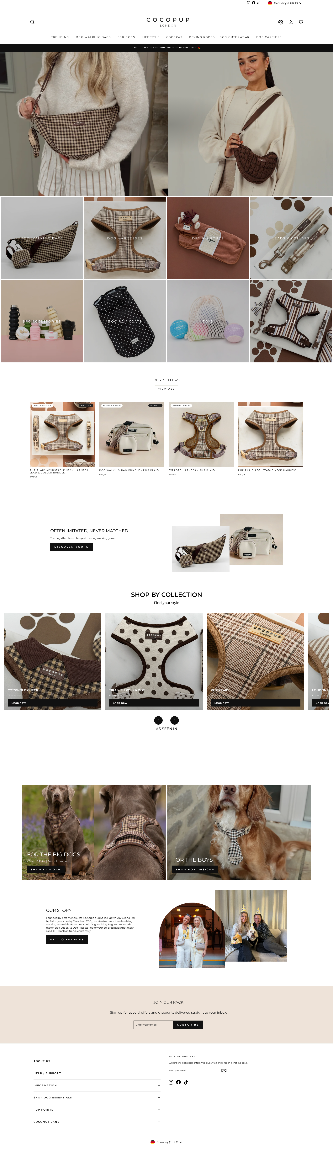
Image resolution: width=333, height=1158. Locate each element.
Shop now (19, 703)
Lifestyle (151, 37)
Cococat (174, 37)
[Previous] (158, 720)
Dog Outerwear (235, 37)
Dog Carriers (269, 37)
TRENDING (60, 37)
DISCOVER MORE (166, 134)
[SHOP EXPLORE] (94, 832)
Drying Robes (202, 37)
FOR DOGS (127, 37)
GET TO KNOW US (67, 939)
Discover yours (71, 546)
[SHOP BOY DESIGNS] (239, 832)
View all (166, 388)
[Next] (174, 720)
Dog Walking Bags (94, 37)
